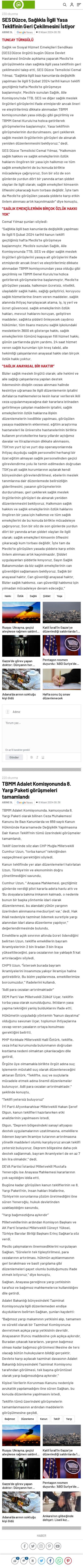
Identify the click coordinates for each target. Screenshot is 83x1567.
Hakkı (8, 596)
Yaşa (59, 596)
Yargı (69, 1418)
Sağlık (33, 596)
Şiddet (47, 596)
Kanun (43, 1418)
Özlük (20, 596)
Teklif (57, 1418)
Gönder (14, 757)
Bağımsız (10, 1418)
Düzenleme (27, 1418)
